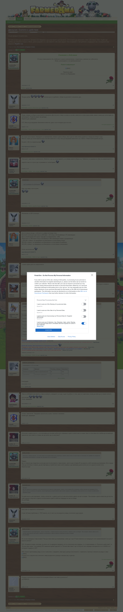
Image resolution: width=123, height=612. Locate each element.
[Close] (92, 275)
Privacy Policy (72, 336)
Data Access (61, 336)
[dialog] (61, 306)
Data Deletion (51, 336)
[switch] (83, 304)
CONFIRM (48, 330)
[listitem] (61, 300)
